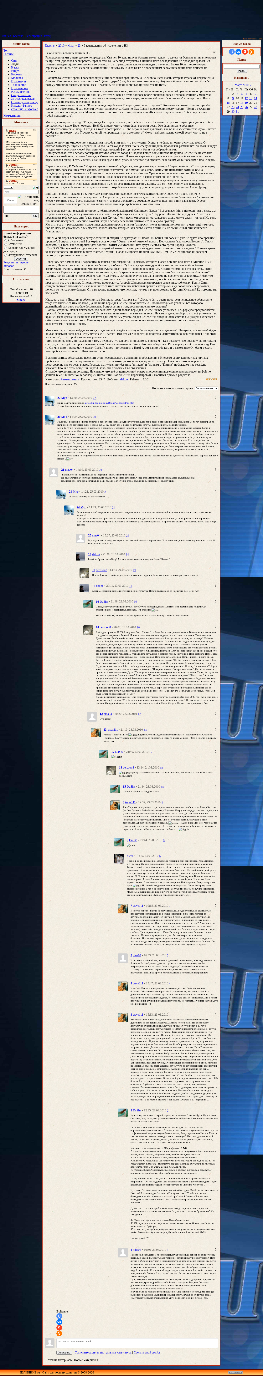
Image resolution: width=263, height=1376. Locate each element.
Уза (131, 855)
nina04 (69, 469)
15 (162, 786)
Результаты (10, 262)
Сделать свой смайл (147, 1352)
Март (71, 45)
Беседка (18, 36)
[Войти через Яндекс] (59, 1328)
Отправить (64, 1352)
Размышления (70, 379)
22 (94, 398)
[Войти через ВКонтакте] (59, 1322)
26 (246, 107)
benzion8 (101, 570)
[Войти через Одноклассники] (59, 1333)
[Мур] (49, 400)
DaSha (104, 601)
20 (94, 417)
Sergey (21, 299)
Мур (64, 397)
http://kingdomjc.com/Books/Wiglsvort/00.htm (109, 402)
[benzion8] (84, 572)
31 (237, 111)
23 (79, 45)
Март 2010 (242, 85)
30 (233, 111)
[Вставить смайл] (37, 187)
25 (127, 535)
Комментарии (12, 115)
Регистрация (33, 36)
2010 (61, 45)
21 (100, 469)
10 (138, 627)
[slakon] (80, 556)
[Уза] (119, 858)
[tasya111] (96, 732)
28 (255, 107)
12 (139, 714)
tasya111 (112, 729)
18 (161, 767)
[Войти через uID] (59, 1316)
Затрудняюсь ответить (22, 254)
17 (150, 752)
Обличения (15, 240)
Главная (6, 36)
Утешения (15, 244)
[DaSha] (88, 603)
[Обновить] (34, 187)
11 (130, 586)
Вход (47, 36)
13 (145, 729)
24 (113, 507)
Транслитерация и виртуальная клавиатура (103, 1352)
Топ (5, 50)
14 (127, 554)
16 (135, 601)
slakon (124, 379)
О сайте (8, 54)
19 (134, 570)
